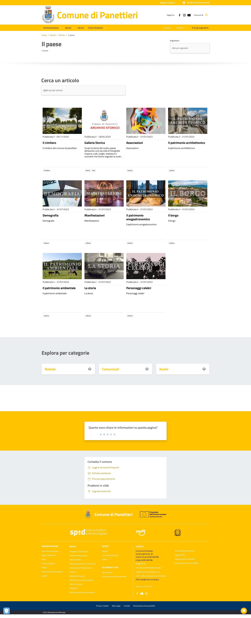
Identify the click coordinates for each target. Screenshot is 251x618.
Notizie (62, 35)
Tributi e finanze (75, 584)
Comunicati (110, 369)
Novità (53, 35)
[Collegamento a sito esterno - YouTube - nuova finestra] (188, 14)
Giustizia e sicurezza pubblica (81, 580)
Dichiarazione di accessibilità (186, 563)
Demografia (50, 215)
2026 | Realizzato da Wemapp (54, 612)
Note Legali (116, 605)
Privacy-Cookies (102, 605)
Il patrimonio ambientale (59, 288)
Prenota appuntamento (184, 550)
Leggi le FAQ (180, 554)
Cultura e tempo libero (78, 555)
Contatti (140, 546)
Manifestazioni (94, 215)
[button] (195, 2)
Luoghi (44, 575)
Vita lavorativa (75, 559)
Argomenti (174, 40)
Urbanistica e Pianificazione (80, 567)
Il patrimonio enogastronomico (138, 217)
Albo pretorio (107, 572)
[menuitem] (167, 27)
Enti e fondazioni (48, 563)
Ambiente (73, 588)
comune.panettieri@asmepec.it (149, 567)
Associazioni (134, 142)
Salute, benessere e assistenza (82, 592)
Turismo (72, 571)
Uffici (44, 559)
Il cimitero (49, 142)
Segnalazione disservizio (185, 559)
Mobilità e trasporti (77, 576)
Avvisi (163, 369)
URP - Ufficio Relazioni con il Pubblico (151, 575)
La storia (90, 288)
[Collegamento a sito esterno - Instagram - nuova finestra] (184, 14)
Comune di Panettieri (97, 15)
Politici (44, 567)
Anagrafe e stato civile (78, 551)
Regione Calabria (167, 2)
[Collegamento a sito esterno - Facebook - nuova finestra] (179, 14)
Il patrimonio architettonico (186, 142)
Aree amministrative (50, 551)
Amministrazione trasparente (114, 576)
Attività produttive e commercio (82, 563)
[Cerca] (206, 15)
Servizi (72, 546)
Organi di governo (49, 555)
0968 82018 (141, 563)
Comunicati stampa (110, 555)
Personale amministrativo (52, 571)
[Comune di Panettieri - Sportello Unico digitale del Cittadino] (48, 14)
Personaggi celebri (138, 288)
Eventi (104, 559)
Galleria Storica (94, 142)
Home (44, 35)
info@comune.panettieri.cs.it (148, 571)
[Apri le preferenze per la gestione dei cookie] (6, 611)
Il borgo (173, 215)
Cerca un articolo (60, 80)
